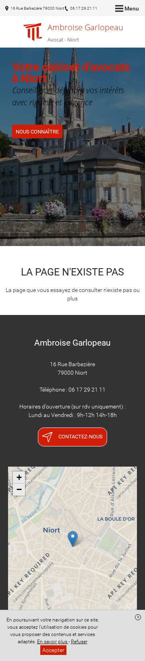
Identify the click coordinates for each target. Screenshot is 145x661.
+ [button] (19, 477)
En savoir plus (52, 641)
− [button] (19, 489)
